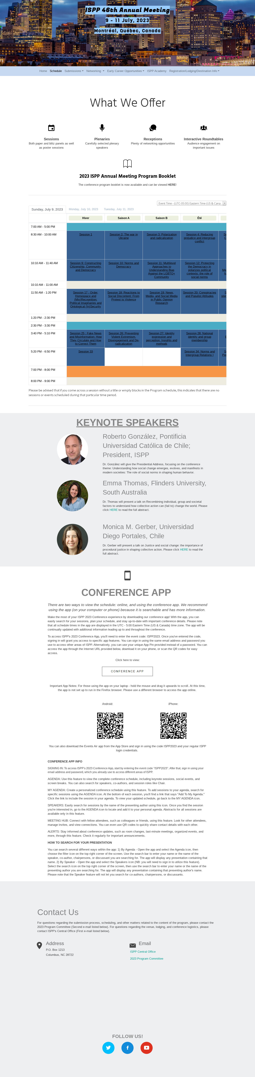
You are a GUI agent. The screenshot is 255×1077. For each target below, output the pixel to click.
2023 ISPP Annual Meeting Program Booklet (127, 176)
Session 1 (85, 234)
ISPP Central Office (143, 951)
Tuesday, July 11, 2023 (119, 209)
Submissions (73, 71)
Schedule (56, 71)
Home (43, 71)
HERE (172, 184)
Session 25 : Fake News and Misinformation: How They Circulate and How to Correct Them (86, 338)
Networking (94, 71)
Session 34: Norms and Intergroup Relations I (199, 353)
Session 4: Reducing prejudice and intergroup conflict (199, 238)
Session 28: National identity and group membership (199, 337)
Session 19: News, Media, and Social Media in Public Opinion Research (161, 298)
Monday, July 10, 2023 (83, 209)
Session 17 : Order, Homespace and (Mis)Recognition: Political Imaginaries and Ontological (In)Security (85, 299)
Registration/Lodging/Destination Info (193, 71)
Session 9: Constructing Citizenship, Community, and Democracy (85, 266)
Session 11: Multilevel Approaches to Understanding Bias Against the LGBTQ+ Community (161, 270)
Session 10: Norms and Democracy (123, 264)
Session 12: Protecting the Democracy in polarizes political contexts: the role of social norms (199, 270)
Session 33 (85, 351)
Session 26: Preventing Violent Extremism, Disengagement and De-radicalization (123, 338)
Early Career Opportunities (124, 71)
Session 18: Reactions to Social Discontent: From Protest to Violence (123, 296)
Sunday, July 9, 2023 (47, 209)
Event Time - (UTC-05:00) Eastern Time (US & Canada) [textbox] (191, 203)
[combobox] (191, 203)
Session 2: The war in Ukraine (124, 236)
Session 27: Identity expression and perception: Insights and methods (161, 338)
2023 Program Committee (146, 958)
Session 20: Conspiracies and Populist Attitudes (199, 294)
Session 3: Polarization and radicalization (162, 236)
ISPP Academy (157, 71)
